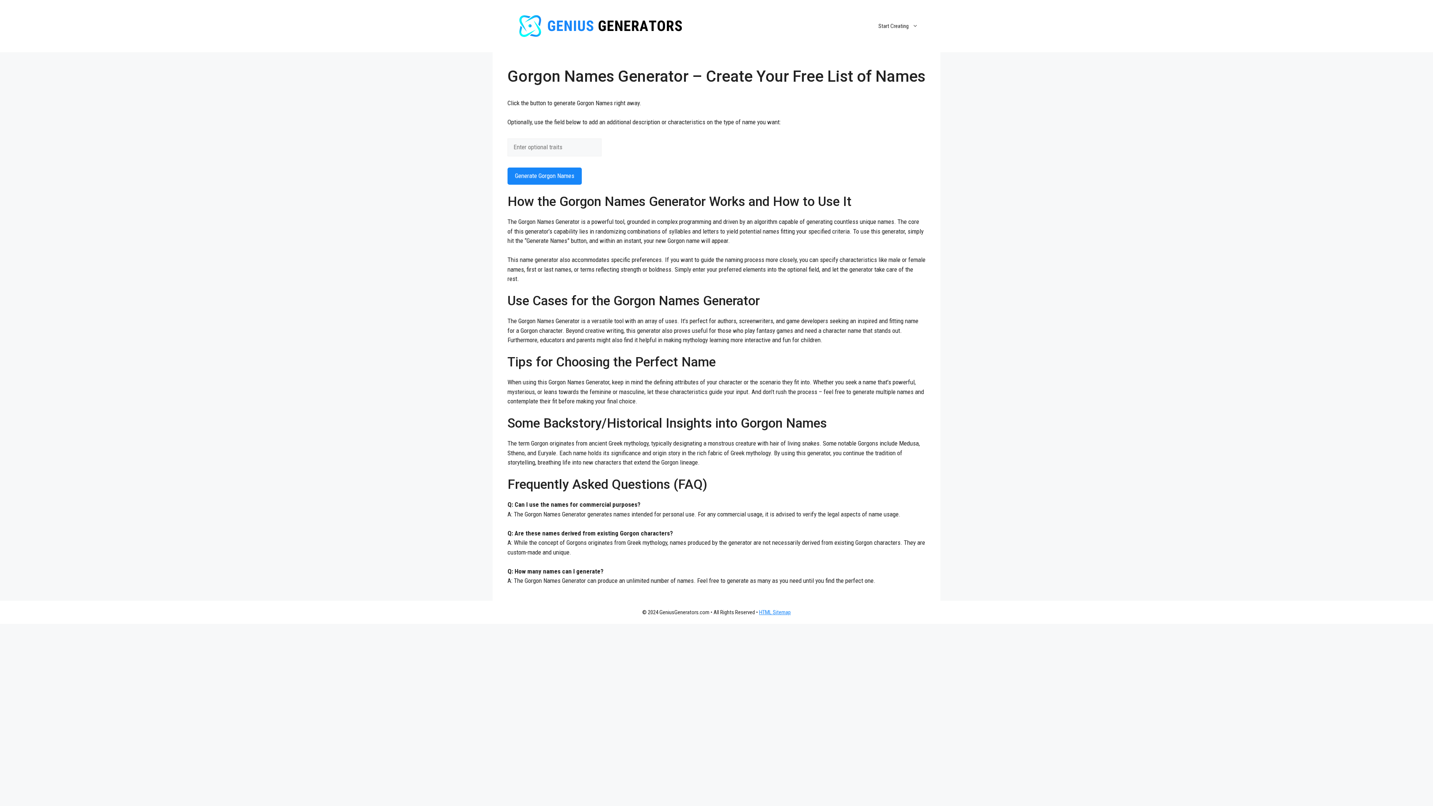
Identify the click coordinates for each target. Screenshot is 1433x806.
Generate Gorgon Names (544, 175)
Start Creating (893, 26)
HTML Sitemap (775, 612)
